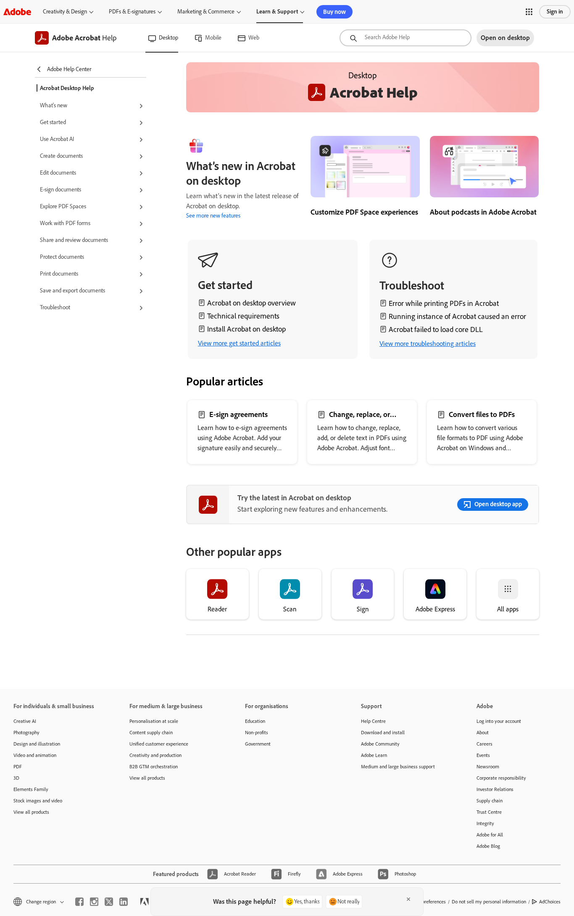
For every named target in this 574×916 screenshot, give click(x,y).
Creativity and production (155, 755)
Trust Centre (489, 812)
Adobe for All (490, 835)
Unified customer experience (158, 744)
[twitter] (109, 901)
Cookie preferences (426, 902)
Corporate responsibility (501, 778)
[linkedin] (123, 901)
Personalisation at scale (153, 721)
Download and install (383, 732)
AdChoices (550, 902)
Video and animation (34, 755)
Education (255, 721)
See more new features (213, 215)
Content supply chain (151, 732)
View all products (31, 812)
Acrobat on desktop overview (251, 303)
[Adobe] (17, 11)
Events (483, 755)
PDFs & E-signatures (132, 11)
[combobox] (405, 37)
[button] (529, 12)
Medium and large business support (398, 767)
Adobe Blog (488, 846)
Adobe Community (380, 744)
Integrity (485, 823)
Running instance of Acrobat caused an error (457, 316)
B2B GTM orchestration (153, 767)
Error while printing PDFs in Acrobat (444, 303)
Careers (484, 744)
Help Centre (373, 721)
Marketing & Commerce (205, 11)
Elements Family (30, 789)
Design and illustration (36, 744)
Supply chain (490, 801)
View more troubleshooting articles (427, 344)
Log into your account (499, 721)
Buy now (334, 12)
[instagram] (94, 901)
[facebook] (79, 901)
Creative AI (24, 721)
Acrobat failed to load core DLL (436, 329)
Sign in (555, 11)
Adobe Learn (374, 755)
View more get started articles (239, 343)
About (483, 732)
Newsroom (488, 767)
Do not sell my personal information (489, 902)
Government (258, 744)
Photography (26, 732)
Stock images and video (37, 801)
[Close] (408, 899)
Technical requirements (243, 316)
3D (16, 778)
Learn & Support (277, 11)
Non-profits (256, 732)
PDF (17, 767)
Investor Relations (495, 789)
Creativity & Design (65, 11)
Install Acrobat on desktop (246, 329)
